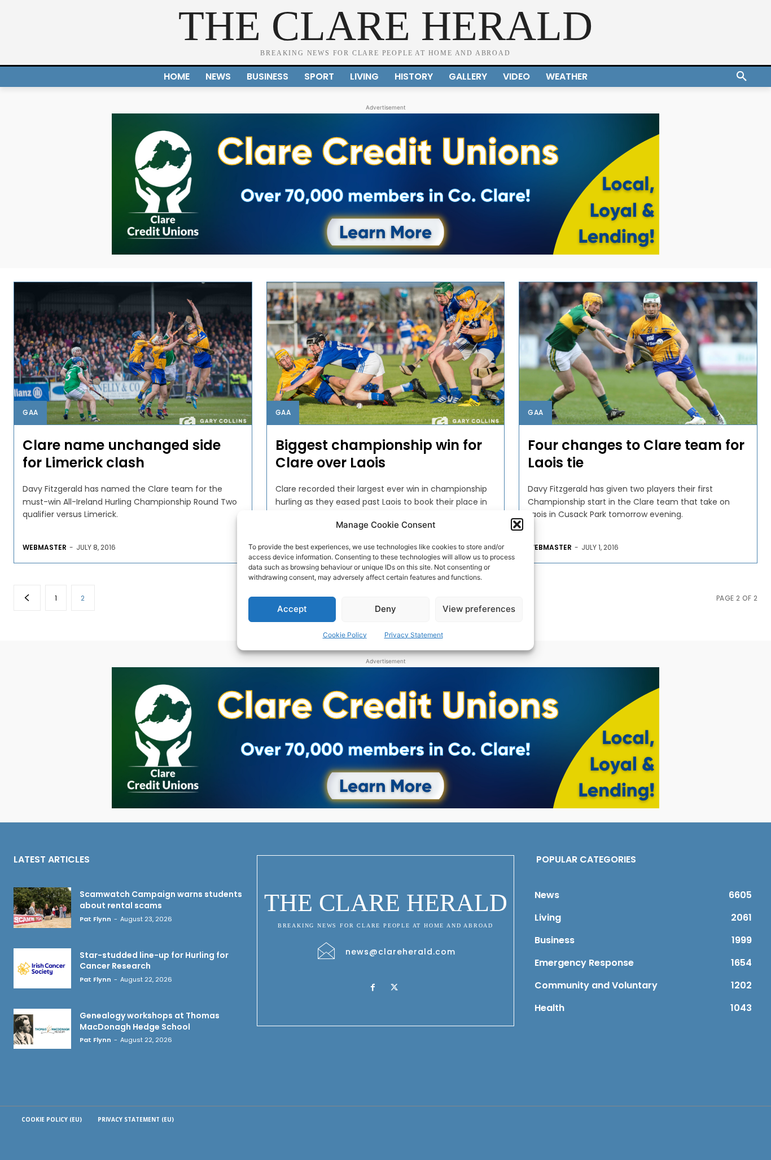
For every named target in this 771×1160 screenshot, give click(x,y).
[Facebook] (373, 988)
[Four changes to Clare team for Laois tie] (638, 353)
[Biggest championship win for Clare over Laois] (386, 353)
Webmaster (45, 547)
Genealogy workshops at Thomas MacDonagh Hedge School (150, 1021)
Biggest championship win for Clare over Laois (378, 454)
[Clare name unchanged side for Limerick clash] (133, 353)
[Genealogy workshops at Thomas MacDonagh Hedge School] (42, 1029)
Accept (292, 608)
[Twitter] (394, 988)
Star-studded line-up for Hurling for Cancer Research (154, 960)
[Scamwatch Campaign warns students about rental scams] (42, 907)
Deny (385, 608)
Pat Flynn (95, 918)
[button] (517, 524)
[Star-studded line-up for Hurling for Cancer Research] (42, 968)
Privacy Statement (413, 635)
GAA (30, 412)
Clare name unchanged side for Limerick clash (122, 454)
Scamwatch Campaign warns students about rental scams (161, 899)
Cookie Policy (345, 635)
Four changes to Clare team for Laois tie (636, 454)
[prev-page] (27, 598)
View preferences (479, 608)
